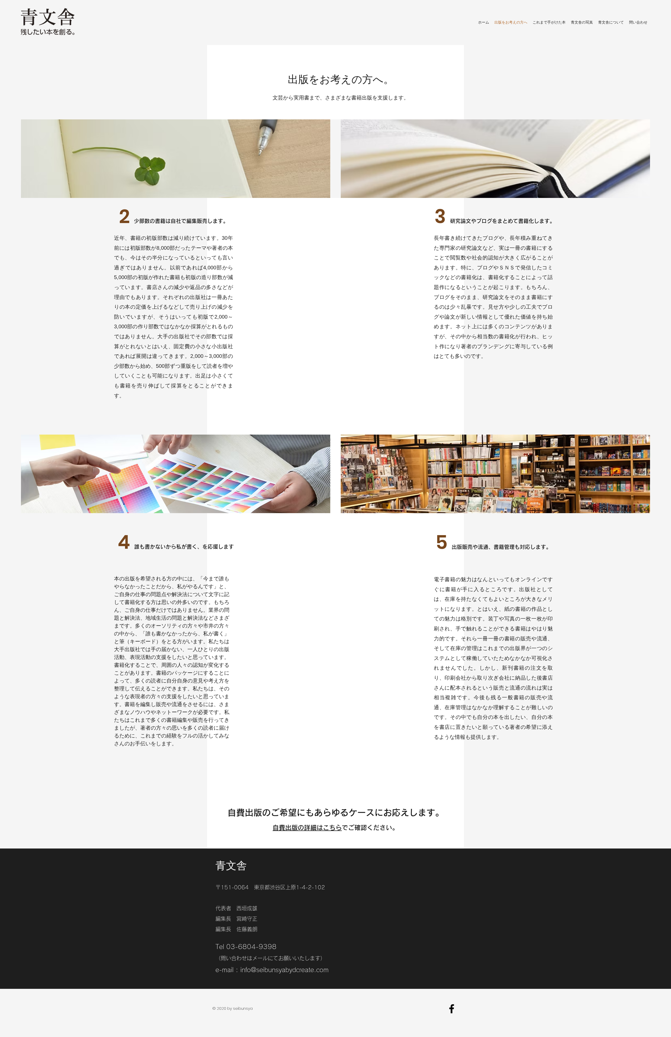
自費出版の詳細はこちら (307, 827)
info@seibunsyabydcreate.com (284, 970)
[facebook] (452, 1009)
